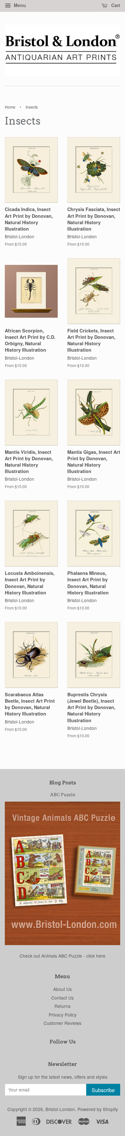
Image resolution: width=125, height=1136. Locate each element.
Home (10, 107)
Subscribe (103, 1090)
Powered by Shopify (98, 1109)
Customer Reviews (62, 1023)
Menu (19, 5)
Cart (115, 5)
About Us (62, 989)
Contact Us (62, 997)
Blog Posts (62, 783)
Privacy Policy (63, 1014)
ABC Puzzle (62, 794)
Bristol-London (60, 1109)
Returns (62, 1006)
